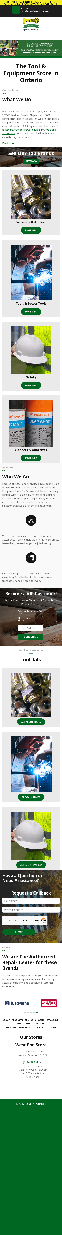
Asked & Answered (31, 864)
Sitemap (51, 1027)
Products (17, 1020)
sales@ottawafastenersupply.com (35, 11)
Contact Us (39, 1027)
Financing (39, 1023)
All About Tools (31, 721)
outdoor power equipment (29, 129)
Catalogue (52, 1020)
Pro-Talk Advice (31, 797)
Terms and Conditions (18, 1027)
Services (39, 1020)
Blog (19, 1023)
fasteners (7, 129)
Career (28, 1023)
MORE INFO (31, 230)
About (6, 1020)
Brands (29, 1020)
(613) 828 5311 (27, 8)
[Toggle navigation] (31, 35)
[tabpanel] (31, 48)
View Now (31, 161)
